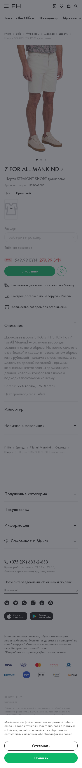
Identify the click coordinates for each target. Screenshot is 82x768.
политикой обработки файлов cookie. (48, 734)
